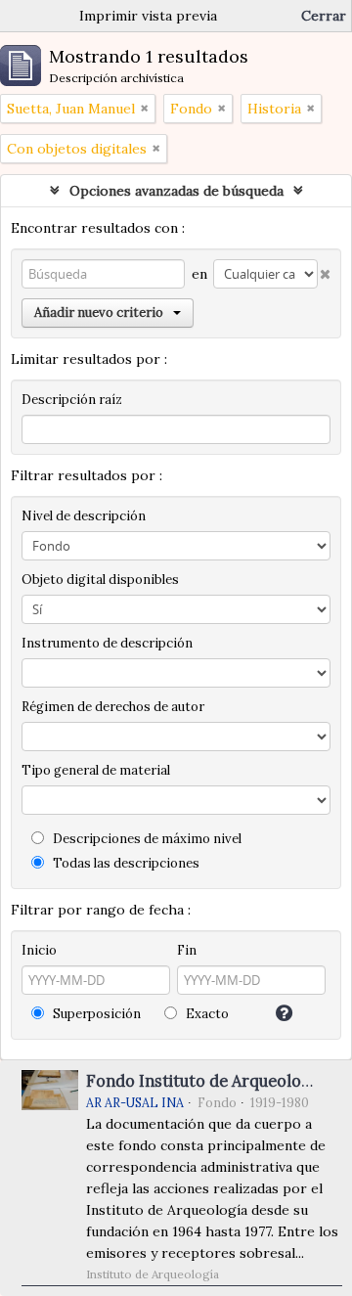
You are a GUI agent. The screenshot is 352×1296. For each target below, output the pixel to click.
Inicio (39, 950)
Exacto (206, 1014)
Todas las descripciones (124, 863)
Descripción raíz (72, 399)
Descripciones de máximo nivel (146, 838)
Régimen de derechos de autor (113, 706)
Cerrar (323, 15)
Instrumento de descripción (107, 643)
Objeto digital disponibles (100, 579)
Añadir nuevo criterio (98, 312)
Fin (187, 950)
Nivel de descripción (84, 516)
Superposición (95, 1014)
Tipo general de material (96, 770)
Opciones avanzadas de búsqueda (176, 191)
